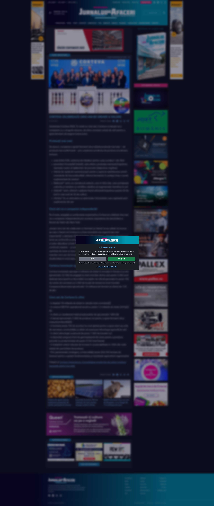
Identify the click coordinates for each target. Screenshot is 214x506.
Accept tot (121, 259)
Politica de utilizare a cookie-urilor (107, 266)
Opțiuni (92, 259)
